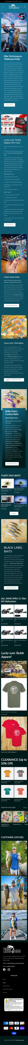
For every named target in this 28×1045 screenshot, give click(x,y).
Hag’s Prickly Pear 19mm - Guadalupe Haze (6, 490)
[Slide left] (10, 830)
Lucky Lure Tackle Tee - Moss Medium (9, 712)
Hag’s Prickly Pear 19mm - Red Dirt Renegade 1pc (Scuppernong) (6, 505)
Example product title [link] (5, 781)
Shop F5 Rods (9, 104)
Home (4, 982)
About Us (5, 992)
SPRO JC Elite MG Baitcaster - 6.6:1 (7, 641)
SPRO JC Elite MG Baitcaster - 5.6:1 (20, 619)
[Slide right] (17, 830)
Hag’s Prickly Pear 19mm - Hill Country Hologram (20, 506)
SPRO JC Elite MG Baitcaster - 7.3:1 (7, 619)
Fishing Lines (16, 824)
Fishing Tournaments (8, 989)
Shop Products (6, 986)
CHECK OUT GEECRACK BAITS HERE (13, 379)
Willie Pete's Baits (12, 463)
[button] (2, 6)
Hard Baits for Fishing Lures (5, 825)
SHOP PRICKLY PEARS (11, 305)
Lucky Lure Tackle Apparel (8, 752)
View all (14, 513)
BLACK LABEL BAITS (11, 588)
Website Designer (20, 1040)
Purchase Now (9, 224)
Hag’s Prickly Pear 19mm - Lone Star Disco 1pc (19, 489)
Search (4, 979)
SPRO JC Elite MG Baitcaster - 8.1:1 (20, 641)
